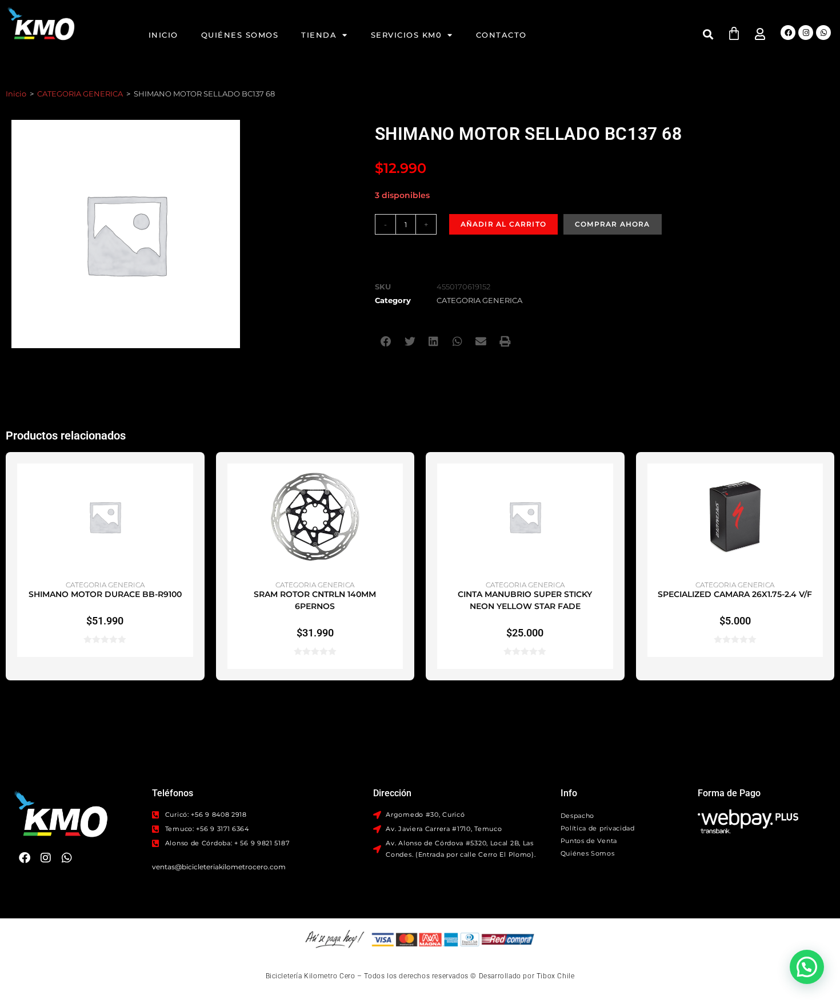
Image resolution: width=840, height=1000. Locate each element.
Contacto (501, 34)
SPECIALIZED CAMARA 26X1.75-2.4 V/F (735, 594)
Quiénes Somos (240, 34)
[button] (707, 34)
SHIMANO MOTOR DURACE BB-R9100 (105, 594)
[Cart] (734, 33)
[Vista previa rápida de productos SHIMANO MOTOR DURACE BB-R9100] (187, 483)
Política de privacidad (598, 828)
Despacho (578, 816)
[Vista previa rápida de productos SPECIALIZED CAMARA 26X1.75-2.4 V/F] (817, 483)
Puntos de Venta (589, 841)
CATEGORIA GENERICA (80, 93)
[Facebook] (788, 32)
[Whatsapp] (823, 32)
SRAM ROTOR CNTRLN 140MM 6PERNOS (315, 600)
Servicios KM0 (406, 34)
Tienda (319, 34)
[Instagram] (805, 32)
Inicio (163, 34)
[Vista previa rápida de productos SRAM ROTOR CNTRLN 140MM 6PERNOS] (397, 483)
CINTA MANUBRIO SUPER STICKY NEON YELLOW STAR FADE (525, 600)
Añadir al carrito (503, 224)
